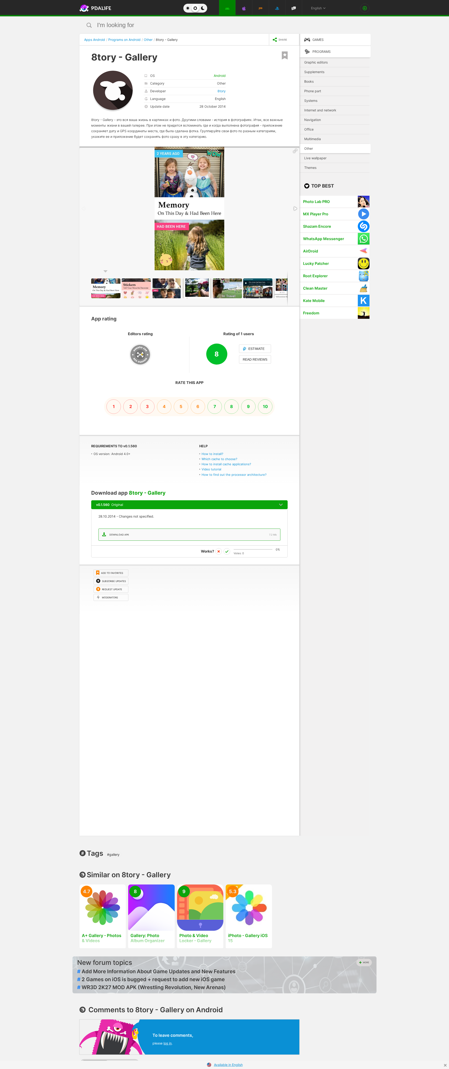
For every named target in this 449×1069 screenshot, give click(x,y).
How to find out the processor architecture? (234, 474)
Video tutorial (211, 469)
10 (265, 406)
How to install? (212, 454)
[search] (216, 25)
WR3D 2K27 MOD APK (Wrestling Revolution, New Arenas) (151, 987)
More (366, 962)
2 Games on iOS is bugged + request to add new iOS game (151, 979)
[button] (295, 151)
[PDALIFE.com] (94, 8)
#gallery (113, 854)
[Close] (445, 1065)
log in (167, 1043)
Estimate (256, 349)
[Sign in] (364, 8)
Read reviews (255, 359)
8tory (221, 91)
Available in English (228, 1065)
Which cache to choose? (219, 459)
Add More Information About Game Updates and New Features (156, 971)
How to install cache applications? (226, 464)
